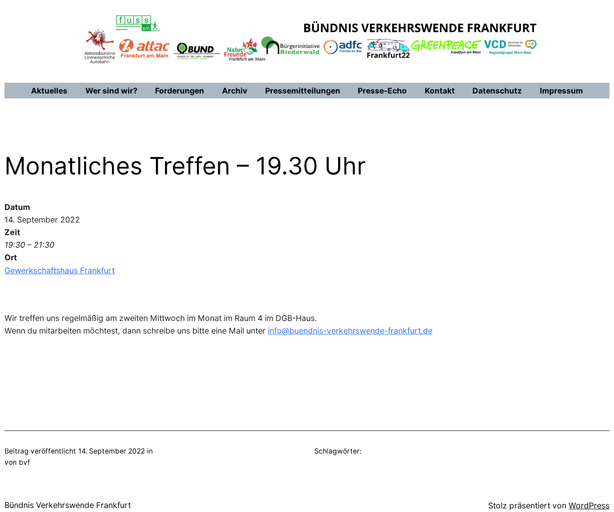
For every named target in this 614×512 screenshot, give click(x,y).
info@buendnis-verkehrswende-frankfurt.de (350, 330)
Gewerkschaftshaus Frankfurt (59, 270)
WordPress (589, 505)
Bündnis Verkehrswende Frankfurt (67, 505)
